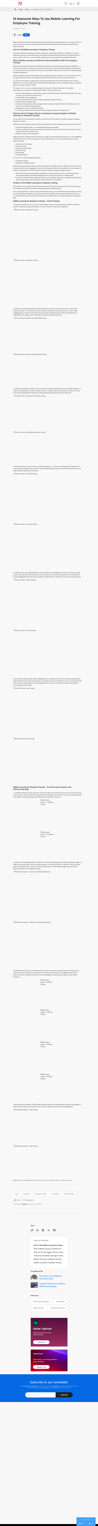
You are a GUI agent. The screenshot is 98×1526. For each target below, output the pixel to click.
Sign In (72, 3)
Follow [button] (26, 35)
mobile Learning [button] (69, 1194)
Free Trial (41, 1342)
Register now (41, 1367)
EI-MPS (20, 35)
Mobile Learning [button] (38, 1308)
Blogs (21, 9)
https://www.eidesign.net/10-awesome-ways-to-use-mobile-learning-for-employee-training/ (45, 1180)
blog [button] (16, 1194)
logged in (25, 1204)
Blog (26, 9)
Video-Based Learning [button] (58, 1308)
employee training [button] (40, 1194)
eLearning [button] (26, 1194)
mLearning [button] (55, 1194)
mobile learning (24, 88)
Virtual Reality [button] (60, 1301)
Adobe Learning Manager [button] (41, 1301)
